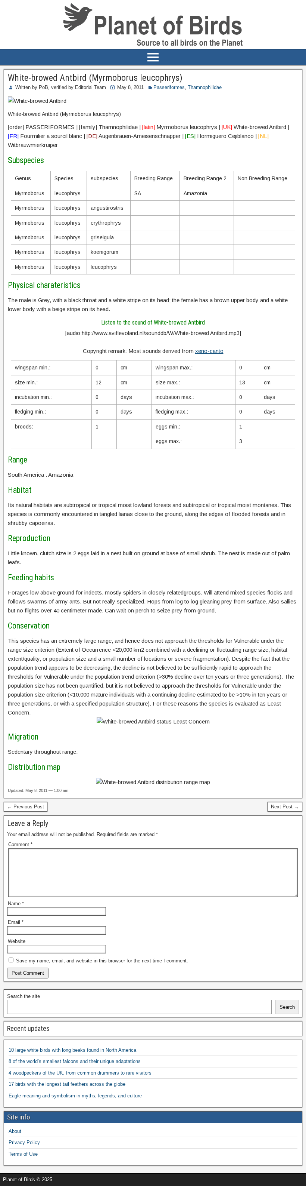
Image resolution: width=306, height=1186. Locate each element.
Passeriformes (169, 87)
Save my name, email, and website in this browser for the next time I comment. (102, 961)
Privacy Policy (24, 1142)
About (15, 1131)
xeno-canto (209, 351)
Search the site (23, 996)
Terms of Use (23, 1154)
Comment (20, 844)
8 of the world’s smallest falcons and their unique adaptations (75, 1061)
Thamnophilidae (205, 87)
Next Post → (285, 806)
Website (16, 941)
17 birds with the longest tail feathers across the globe (67, 1084)
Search (287, 1007)
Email (16, 922)
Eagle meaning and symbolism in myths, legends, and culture (75, 1096)
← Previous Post (25, 806)
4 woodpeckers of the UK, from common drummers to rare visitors (80, 1073)
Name (16, 903)
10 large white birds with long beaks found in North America (72, 1050)
